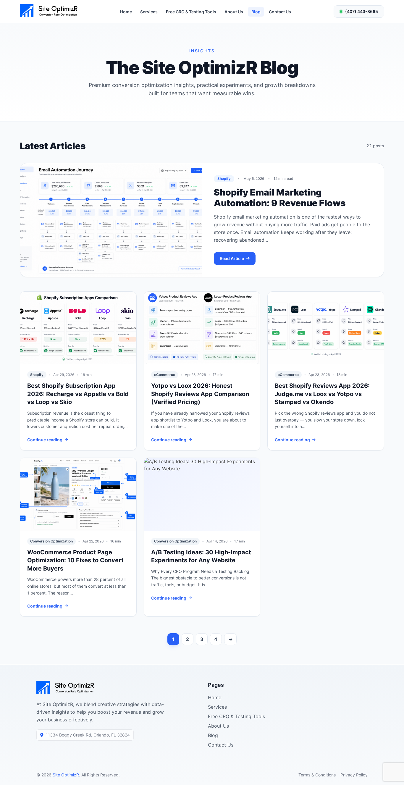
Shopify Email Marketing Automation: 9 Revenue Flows (280, 197)
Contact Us (280, 11)
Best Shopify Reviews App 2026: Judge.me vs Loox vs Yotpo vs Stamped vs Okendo (322, 394)
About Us (233, 11)
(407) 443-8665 (361, 11)
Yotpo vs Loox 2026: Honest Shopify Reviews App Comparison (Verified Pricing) (200, 394)
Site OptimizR (66, 774)
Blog (256, 11)
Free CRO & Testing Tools (191, 11)
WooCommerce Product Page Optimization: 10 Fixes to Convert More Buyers (75, 560)
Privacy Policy (354, 774)
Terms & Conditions (317, 774)
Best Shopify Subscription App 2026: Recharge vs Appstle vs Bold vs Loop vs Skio (78, 394)
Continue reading (44, 439)
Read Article (232, 258)
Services (149, 11)
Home (126, 11)
